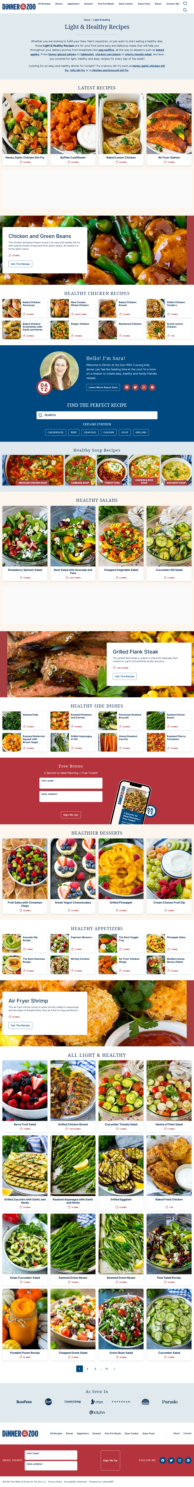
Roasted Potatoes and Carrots (81, 716)
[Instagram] (143, 387)
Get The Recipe (20, 263)
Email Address (49, 794)
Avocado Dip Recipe (30, 939)
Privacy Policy (55, 1481)
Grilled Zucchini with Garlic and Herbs (25, 1201)
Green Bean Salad (121, 1352)
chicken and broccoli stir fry (110, 70)
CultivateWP (108, 1481)
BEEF (74, 432)
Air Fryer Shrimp (28, 1001)
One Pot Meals (106, 3)
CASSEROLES (56, 432)
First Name (48, 781)
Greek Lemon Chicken (175, 325)
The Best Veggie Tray (129, 939)
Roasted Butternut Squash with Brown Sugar (34, 739)
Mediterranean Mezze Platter (176, 960)
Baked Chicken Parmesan (31, 304)
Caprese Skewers (81, 937)
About (158, 3)
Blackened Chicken (130, 323)
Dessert (88, 3)
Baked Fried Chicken (169, 1199)
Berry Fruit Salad (25, 1124)
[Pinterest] (152, 387)
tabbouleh (87, 54)
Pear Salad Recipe (169, 1277)
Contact (187, 1433)
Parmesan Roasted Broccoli (130, 716)
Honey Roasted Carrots (128, 738)
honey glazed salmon (62, 54)
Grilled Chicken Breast (73, 1124)
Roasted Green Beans (121, 1277)
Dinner (59, 3)
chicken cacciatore (108, 54)
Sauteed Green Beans (176, 716)
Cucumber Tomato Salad (121, 1124)
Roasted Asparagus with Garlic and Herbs (73, 1201)
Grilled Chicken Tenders (176, 304)
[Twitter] (135, 387)
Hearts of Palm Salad (169, 1124)
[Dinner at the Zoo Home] (19, 6)
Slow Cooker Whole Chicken (80, 304)
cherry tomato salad (138, 54)
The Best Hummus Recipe (34, 960)
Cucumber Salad (169, 1352)
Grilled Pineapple (121, 902)
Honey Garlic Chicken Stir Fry (25, 157)
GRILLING (140, 432)
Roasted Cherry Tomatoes (176, 738)
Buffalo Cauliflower (73, 157)
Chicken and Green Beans (39, 236)
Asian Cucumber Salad (25, 1277)
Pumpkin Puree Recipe (25, 1352)
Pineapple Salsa (176, 937)
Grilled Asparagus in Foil (81, 738)
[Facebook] (127, 387)
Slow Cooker (126, 3)
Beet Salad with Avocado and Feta (73, 571)
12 (107, 1369)
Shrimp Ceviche (80, 958)
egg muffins (106, 50)
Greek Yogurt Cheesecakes (73, 902)
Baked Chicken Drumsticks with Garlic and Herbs (32, 326)
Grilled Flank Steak (135, 652)
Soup (124, 432)
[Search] (185, 10)
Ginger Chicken (80, 323)
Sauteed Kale (30, 714)
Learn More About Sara (103, 387)
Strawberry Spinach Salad (25, 569)
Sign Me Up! (71, 814)
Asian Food (144, 3)
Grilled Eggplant (121, 1199)
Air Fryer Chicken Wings (129, 960)
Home (87, 19)
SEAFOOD (90, 432)
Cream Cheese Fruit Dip (169, 902)
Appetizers (73, 3)
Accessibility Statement (75, 1481)
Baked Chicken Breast (128, 304)
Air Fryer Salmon (169, 157)
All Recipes (44, 3)
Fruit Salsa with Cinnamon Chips (25, 904)
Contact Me (172, 3)
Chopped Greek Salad (73, 1352)
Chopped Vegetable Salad (121, 569)
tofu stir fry (77, 70)
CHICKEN (108, 432)
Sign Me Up (110, 1460)
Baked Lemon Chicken (121, 157)
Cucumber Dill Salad (169, 569)
